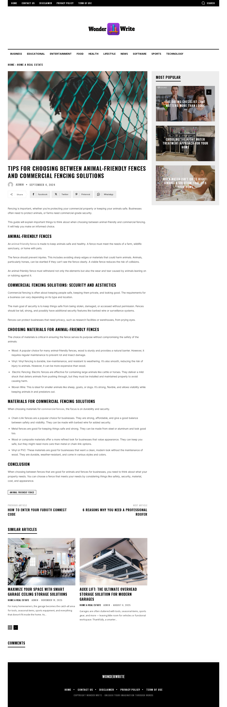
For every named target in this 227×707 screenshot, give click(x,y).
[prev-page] (10, 627)
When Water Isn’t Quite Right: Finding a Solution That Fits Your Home (185, 183)
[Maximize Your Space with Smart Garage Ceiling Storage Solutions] (41, 561)
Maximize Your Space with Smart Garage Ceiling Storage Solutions (37, 591)
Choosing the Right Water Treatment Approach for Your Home (185, 143)
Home (11, 64)
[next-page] (15, 627)
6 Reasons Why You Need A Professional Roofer (115, 512)
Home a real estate (30, 64)
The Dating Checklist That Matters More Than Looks (185, 103)
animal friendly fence (24, 243)
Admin (20, 184)
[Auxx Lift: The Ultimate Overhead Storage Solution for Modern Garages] (113, 561)
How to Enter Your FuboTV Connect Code (37, 512)
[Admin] (11, 184)
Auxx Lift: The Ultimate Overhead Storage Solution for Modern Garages (108, 594)
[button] (208, 3)
